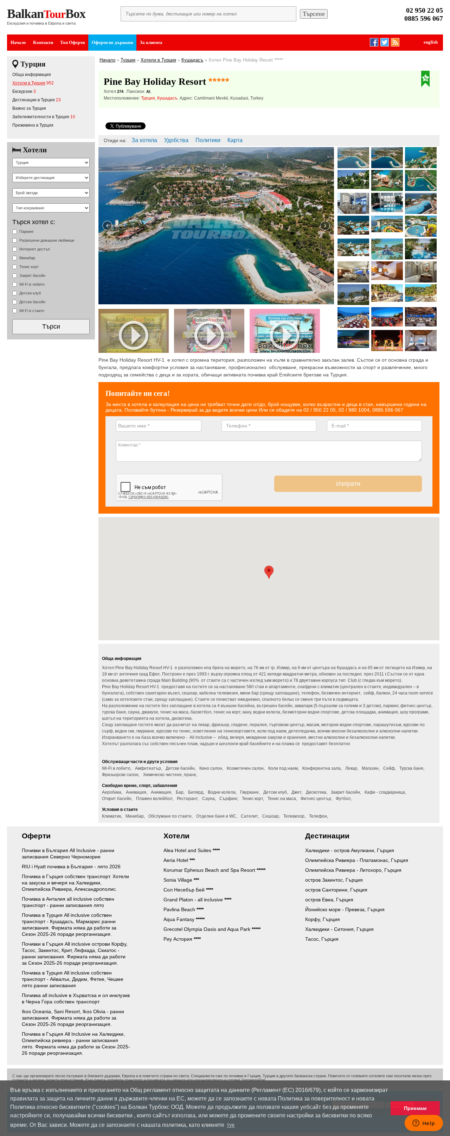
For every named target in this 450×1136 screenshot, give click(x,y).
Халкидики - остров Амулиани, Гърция (349, 850)
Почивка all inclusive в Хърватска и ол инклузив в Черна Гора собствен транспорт (76, 998)
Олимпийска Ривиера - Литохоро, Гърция (353, 870)
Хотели (35, 150)
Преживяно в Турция (32, 125)
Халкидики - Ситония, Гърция (339, 929)
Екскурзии (22, 91)
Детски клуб (30, 293)
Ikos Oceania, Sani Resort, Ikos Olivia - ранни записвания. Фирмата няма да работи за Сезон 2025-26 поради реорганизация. (73, 1018)
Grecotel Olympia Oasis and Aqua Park (212, 929)
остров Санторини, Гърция (336, 890)
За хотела (144, 140)
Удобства (176, 140)
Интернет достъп (34, 249)
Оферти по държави (112, 42)
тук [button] (230, 1125)
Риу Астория (182, 939)
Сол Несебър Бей (188, 890)
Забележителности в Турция (40, 116)
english (431, 42)
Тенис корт (29, 267)
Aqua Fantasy (184, 919)
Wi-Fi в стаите (31, 311)
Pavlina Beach (183, 909)
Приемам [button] (415, 1108)
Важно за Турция (29, 108)
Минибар (27, 258)
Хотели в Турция (28, 83)
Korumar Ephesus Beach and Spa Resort (214, 870)
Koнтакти (43, 42)
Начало (18, 42)
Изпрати (348, 483)
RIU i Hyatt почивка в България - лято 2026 (71, 866)
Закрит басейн (32, 275)
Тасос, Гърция (322, 939)
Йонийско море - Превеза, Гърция (345, 909)
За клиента (151, 42)
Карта (235, 140)
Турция (32, 64)
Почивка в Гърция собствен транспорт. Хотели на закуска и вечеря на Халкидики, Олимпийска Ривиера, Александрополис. (75, 883)
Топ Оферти (72, 42)
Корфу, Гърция (322, 919)
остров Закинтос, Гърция (334, 880)
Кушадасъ (192, 60)
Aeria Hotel (179, 860)
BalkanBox (46, 14)
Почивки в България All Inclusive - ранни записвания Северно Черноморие (68, 853)
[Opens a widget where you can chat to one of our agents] (423, 1123)
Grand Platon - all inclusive (197, 899)
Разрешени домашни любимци (46, 240)
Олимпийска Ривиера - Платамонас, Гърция (356, 860)
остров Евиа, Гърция (329, 899)
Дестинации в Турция (33, 99)
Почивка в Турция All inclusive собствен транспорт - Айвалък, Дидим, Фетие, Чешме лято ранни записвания (72, 979)
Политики (207, 140)
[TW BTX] (384, 40)
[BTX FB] (374, 40)
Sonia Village (181, 880)
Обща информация (31, 74)
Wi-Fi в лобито (32, 284)
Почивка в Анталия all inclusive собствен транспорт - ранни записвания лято (68, 902)
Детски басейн (32, 302)
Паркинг (26, 231)
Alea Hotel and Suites (191, 850)
